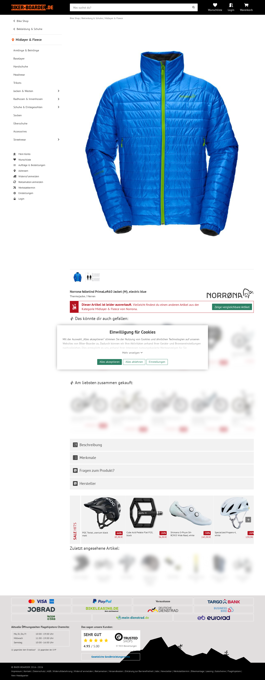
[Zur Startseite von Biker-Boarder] (36, 7)
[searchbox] (134, 7)
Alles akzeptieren (110, 362)
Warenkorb (246, 10)
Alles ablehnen (134, 362)
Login (231, 10)
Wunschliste (215, 10)
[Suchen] (193, 7)
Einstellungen (157, 362)
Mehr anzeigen (131, 352)
